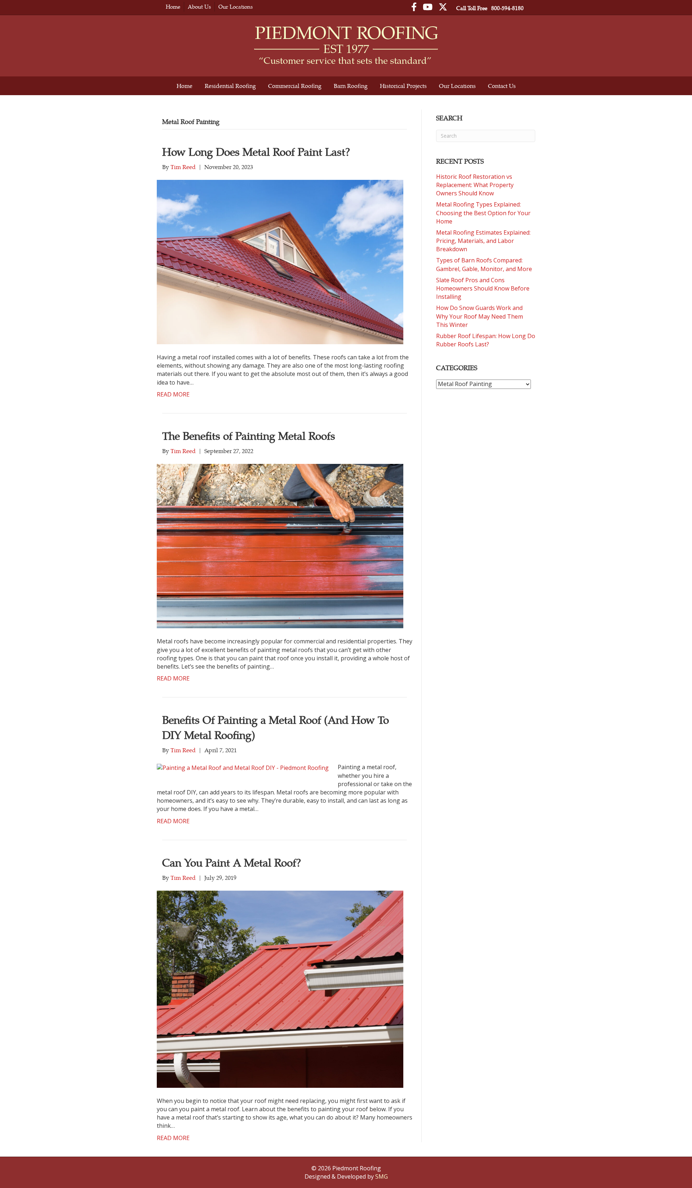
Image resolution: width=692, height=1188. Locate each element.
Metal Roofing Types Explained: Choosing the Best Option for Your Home (483, 212)
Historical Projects (403, 85)
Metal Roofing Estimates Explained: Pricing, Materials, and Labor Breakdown (483, 241)
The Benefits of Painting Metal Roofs (248, 435)
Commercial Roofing (294, 85)
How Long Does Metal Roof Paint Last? (256, 151)
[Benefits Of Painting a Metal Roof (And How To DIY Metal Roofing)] (243, 767)
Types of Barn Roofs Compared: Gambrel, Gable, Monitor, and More (484, 264)
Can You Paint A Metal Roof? (231, 862)
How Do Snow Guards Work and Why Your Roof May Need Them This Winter (479, 316)
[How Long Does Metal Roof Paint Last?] (280, 261)
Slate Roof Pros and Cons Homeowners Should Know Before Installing (482, 288)
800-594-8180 (507, 8)
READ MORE (173, 394)
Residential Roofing (230, 85)
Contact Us (502, 85)
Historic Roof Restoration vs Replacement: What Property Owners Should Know (475, 185)
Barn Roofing (351, 85)
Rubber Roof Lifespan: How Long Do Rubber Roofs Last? (485, 340)
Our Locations (235, 6)
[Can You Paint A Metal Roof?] (280, 989)
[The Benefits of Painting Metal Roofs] (280, 546)
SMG (381, 1176)
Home (173, 6)
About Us (199, 6)
